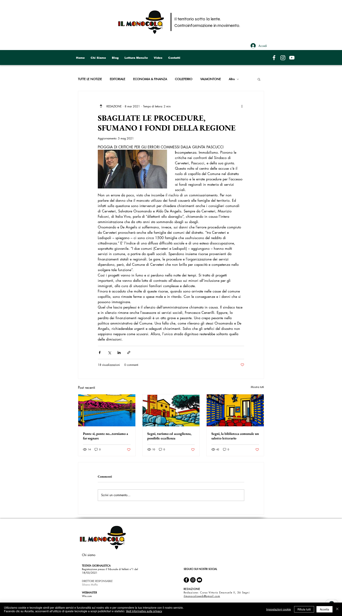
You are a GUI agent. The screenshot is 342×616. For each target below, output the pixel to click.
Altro (232, 79)
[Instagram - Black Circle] (193, 580)
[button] (259, 79)
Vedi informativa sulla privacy (144, 611)
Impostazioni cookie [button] (278, 609)
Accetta (324, 609)
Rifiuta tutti (304, 609)
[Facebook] (274, 57)
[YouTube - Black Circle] (199, 580)
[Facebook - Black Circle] (186, 580)
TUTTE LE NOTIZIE (90, 79)
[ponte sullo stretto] (106, 410)
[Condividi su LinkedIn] (119, 352)
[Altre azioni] (241, 106)
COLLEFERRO (183, 79)
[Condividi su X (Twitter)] (109, 352)
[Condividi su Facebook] (100, 352)
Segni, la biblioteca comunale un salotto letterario (235, 435)
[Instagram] (283, 57)
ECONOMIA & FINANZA (150, 79)
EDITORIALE (117, 79)
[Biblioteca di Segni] (235, 410)
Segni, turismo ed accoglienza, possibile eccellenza (169, 435)
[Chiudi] (337, 609)
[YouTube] (292, 57)
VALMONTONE (210, 79)
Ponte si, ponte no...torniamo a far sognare (105, 435)
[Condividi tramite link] (129, 352)
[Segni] (171, 410)
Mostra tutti (257, 387)
